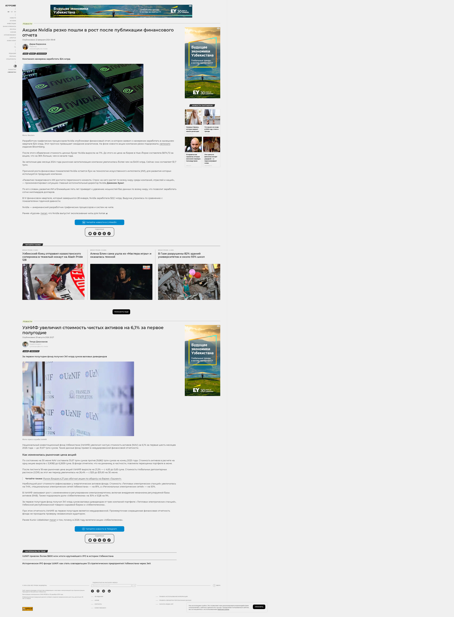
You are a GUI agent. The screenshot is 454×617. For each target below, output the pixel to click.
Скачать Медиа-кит (166, 604)
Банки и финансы (9, 26)
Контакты (98, 604)
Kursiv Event (11, 40)
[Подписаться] (134, 585)
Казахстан (12, 69)
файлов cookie (223, 609)
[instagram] (98, 591)
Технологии (41, 53)
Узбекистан (12, 72)
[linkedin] (109, 591)
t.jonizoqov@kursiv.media (38, 346)
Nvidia (25, 53)
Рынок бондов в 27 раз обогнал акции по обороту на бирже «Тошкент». (82, 478)
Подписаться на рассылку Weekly (105, 582)
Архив (97, 600)
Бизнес (32, 53)
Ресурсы (13, 29)
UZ (12, 12)
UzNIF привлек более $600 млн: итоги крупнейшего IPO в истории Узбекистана (68, 556)
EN (15, 12)
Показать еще (121, 312)
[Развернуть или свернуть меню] (15, 47)
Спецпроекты (11, 59)
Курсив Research (10, 35)
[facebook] (92, 591)
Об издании (99, 596)
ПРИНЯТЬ (259, 607)
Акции (25, 351)
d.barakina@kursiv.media (38, 49)
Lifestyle (13, 38)
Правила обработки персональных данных (175, 600)
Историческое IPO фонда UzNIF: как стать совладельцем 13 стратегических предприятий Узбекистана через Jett (86, 563)
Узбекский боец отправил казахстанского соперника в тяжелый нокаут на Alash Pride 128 (52, 257)
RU (8, 12)
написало (165, 144)
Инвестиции (11, 23)
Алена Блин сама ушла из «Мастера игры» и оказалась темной (120, 255)
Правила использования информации (173, 596)
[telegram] (103, 591)
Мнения (13, 32)
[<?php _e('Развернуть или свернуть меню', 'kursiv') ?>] (15, 66)
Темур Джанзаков (38, 342)
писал (44, 213)
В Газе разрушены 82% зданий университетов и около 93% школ (181, 255)
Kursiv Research (100, 608)
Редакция (12, 53)
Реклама (12, 56)
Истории (13, 21)
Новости (13, 18)
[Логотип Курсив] (10, 5)
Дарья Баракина (37, 44)
